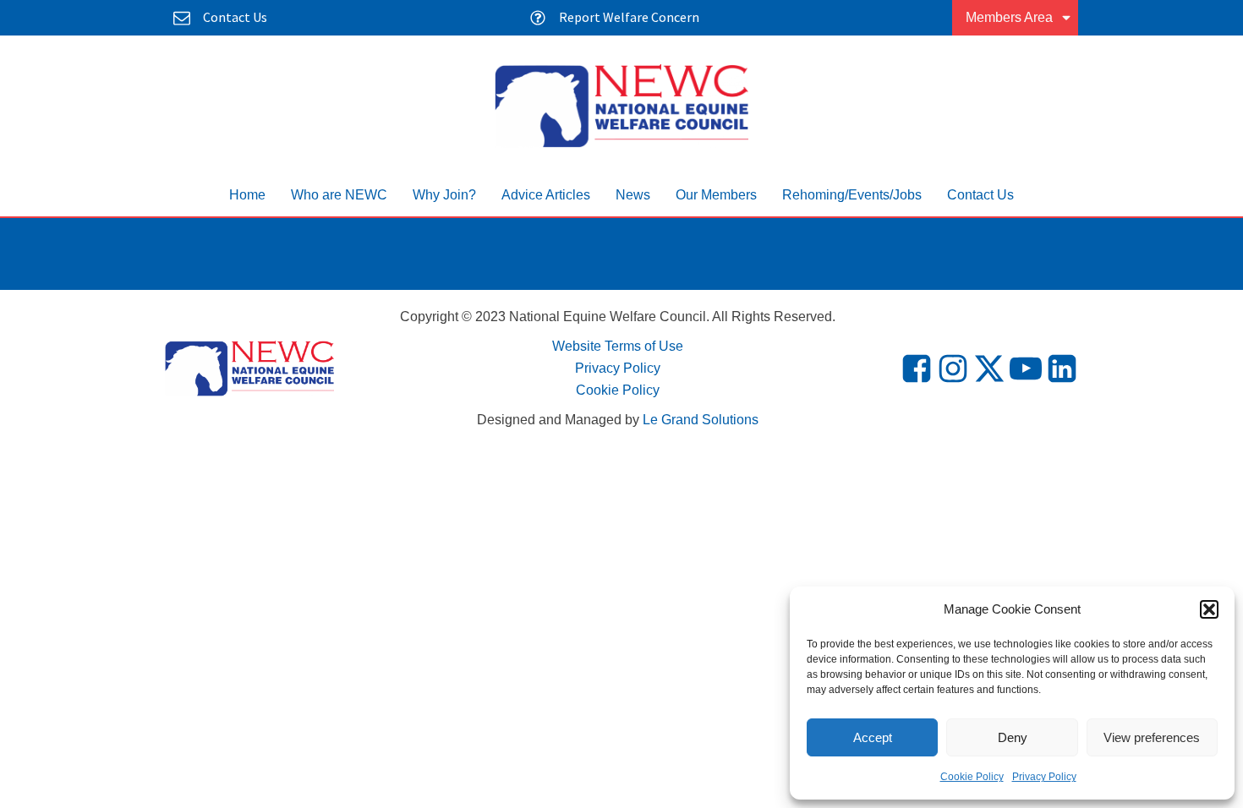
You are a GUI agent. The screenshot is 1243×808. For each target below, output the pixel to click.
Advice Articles (545, 195)
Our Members (716, 195)
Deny (1012, 737)
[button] (1209, 609)
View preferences (1151, 737)
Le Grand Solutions (700, 419)
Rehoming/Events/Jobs (852, 195)
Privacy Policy (1044, 777)
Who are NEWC (339, 195)
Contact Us (980, 195)
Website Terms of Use (617, 346)
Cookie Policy (972, 777)
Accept (872, 737)
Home (247, 195)
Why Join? (444, 195)
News (633, 195)
